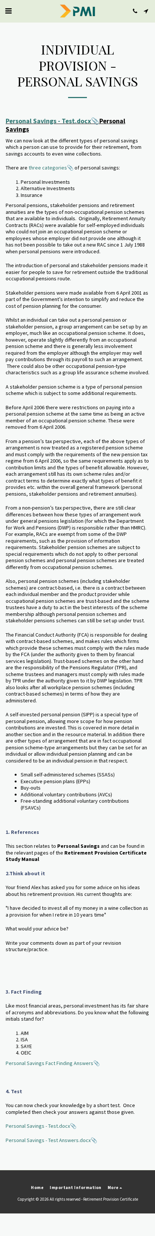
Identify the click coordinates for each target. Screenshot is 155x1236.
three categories (48, 167)
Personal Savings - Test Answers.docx (48, 1140)
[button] (8, 10)
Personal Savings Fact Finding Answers (49, 1063)
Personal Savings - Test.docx (48, 121)
